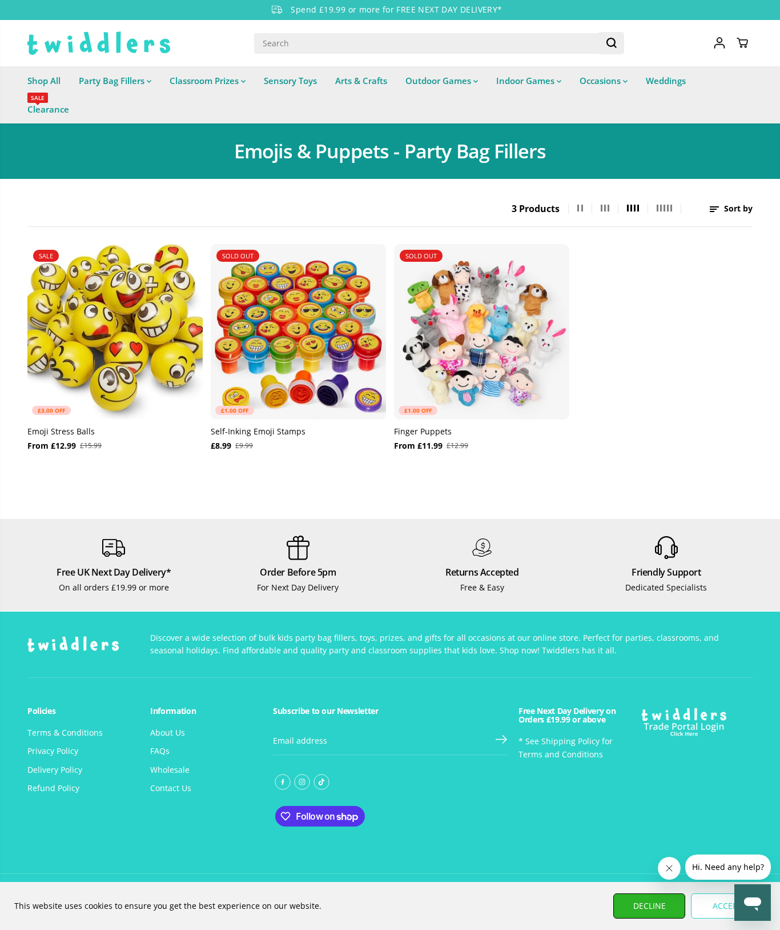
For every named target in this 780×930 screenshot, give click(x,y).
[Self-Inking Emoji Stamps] (298, 332)
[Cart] (742, 43)
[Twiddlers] (98, 43)
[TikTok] (321, 782)
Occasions (601, 80)
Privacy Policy (52, 750)
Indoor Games (526, 80)
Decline (649, 905)
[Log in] (719, 43)
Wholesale (170, 769)
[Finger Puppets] (481, 332)
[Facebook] (282, 782)
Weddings (666, 80)
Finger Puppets (423, 431)
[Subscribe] (501, 741)
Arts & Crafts (361, 80)
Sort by (737, 208)
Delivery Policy (54, 769)
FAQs (160, 750)
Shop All (44, 80)
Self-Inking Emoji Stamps (258, 431)
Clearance (48, 105)
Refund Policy (53, 788)
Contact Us (170, 788)
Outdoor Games (439, 80)
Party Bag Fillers (113, 80)
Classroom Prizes (205, 80)
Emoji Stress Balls (61, 431)
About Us (167, 732)
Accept (727, 905)
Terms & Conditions (65, 732)
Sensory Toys (290, 80)
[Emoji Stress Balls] (115, 332)
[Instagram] (302, 782)
